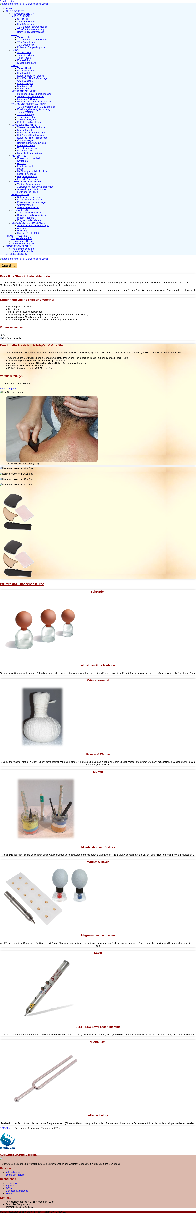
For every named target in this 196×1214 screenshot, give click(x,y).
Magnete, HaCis (98, 861)
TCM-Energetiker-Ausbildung (32, 27)
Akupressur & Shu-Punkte (30, 96)
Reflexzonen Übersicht (28, 197)
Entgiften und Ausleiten (29, 122)
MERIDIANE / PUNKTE (23, 91)
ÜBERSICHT (24, 19)
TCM (14, 34)
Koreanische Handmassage (31, 202)
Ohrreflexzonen (25, 205)
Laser (98, 952)
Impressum (11, 1185)
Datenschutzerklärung (17, 1191)
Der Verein (11, 1183)
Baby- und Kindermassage (30, 32)
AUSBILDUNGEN (20, 16)
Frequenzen (98, 1041)
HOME (9, 8)
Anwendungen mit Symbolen (32, 189)
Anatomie (22, 228)
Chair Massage (25, 81)
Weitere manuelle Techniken (31, 127)
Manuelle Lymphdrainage (30, 153)
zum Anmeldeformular (22, 251)
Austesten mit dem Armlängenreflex (35, 187)
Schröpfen (22, 161)
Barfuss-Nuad (24, 88)
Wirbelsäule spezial (27, 148)
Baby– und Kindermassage (31, 132)
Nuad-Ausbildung (26, 24)
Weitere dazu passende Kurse (22, 584)
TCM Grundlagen (26, 42)
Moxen (20, 169)
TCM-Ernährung (25, 114)
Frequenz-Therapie (27, 176)
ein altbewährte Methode (98, 665)
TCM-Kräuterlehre (26, 117)
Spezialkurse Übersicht (29, 212)
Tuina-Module (24, 58)
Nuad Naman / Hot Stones (30, 76)
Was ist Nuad (24, 68)
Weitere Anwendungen (28, 184)
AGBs (9, 1188)
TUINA (15, 50)
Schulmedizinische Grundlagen (33, 225)
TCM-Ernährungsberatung (30, 29)
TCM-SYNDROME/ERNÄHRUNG (28, 104)
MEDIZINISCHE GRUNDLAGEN (28, 223)
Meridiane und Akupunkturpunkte (34, 94)
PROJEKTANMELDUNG (18, 246)
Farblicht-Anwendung (28, 179)
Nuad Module (24, 73)
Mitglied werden (14, 1172)
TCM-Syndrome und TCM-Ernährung (36, 107)
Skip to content (7, 1)
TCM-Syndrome (25, 112)
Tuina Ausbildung (26, 21)
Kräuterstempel (25, 83)
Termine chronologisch (23, 243)
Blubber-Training (25, 218)
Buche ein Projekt (15, 1175)
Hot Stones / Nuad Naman (30, 135)
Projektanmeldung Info (22, 249)
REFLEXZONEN (20, 194)
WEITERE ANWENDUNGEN (26, 181)
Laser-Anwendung (26, 174)
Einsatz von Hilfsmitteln (29, 158)
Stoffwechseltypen (26, 119)
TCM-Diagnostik (25, 45)
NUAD (14, 65)
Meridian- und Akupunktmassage (34, 101)
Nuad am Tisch (25, 86)
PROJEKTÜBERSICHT (23, 14)
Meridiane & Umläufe (28, 99)
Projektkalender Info (21, 238)
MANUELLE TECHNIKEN (24, 125)
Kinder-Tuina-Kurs (26, 63)
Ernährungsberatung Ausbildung (33, 109)
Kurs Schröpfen (8, 388)
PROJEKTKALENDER (17, 236)
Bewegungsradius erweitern (31, 215)
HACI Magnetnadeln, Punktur (32, 171)
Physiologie (23, 230)
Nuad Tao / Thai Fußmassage (32, 78)
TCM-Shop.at (7, 1128)
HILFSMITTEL (18, 156)
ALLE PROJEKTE (15, 11)
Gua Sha (21, 163)
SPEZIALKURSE (20, 210)
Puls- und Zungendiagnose (31, 47)
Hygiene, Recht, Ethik (28, 233)
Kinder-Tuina (23, 60)
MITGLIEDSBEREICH (17, 254)
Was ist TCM (23, 37)
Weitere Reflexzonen (28, 207)
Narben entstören (26, 145)
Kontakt (9, 1193)
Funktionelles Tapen (27, 192)
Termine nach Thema (22, 241)
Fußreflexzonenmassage (30, 199)
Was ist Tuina (24, 52)
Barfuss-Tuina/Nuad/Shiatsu (31, 143)
